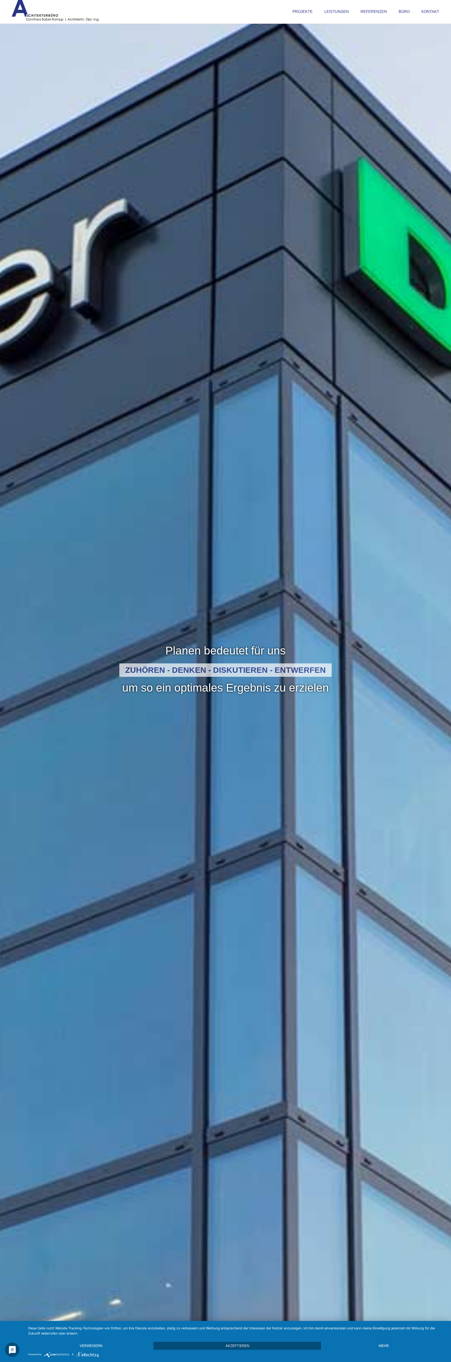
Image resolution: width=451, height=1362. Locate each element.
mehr (384, 1345)
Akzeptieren (237, 1345)
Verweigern (91, 1345)
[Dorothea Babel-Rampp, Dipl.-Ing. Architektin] (55, 11)
